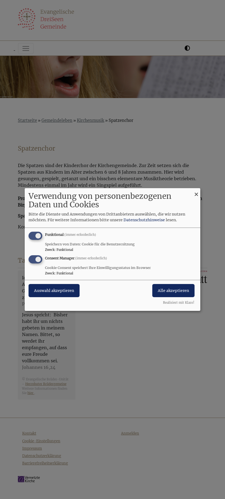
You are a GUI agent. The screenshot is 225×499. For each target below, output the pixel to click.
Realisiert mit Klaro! (178, 303)
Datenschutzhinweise (144, 219)
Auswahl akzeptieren (54, 290)
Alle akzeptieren (173, 290)
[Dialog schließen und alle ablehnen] (196, 191)
